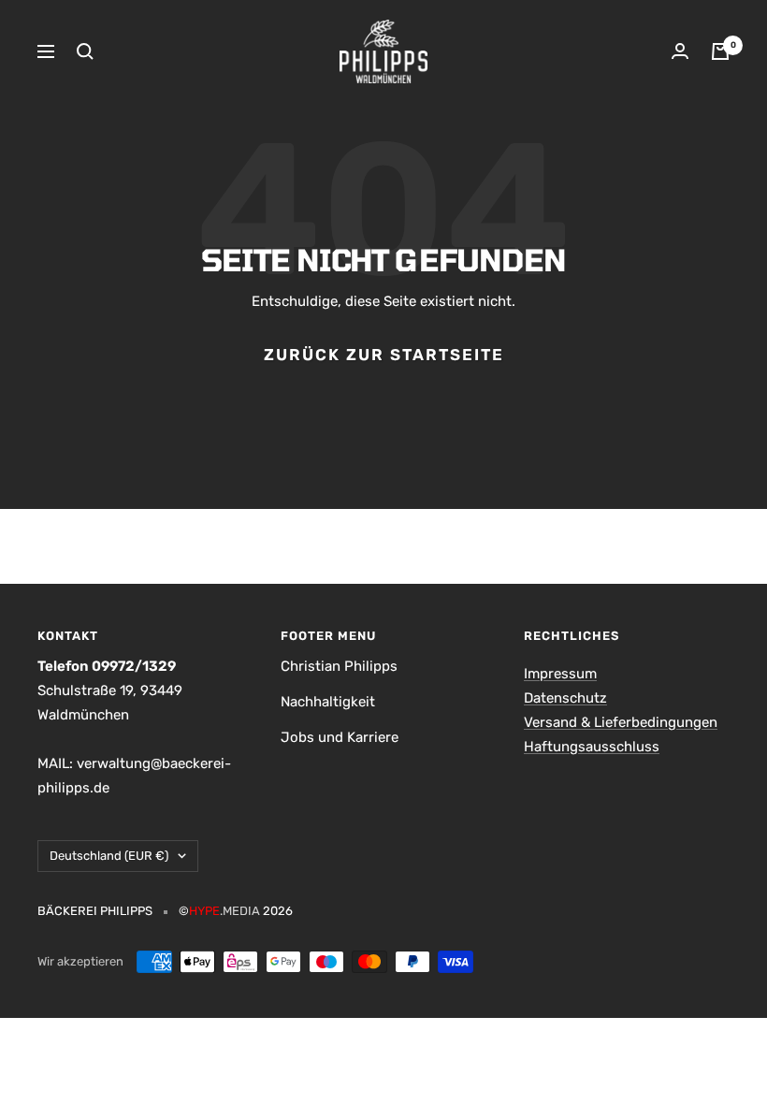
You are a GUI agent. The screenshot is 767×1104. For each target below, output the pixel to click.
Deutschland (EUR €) (109, 856)
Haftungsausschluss (591, 746)
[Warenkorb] (720, 51)
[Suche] (85, 51)
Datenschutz (565, 698)
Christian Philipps (339, 666)
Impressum (560, 673)
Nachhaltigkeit (328, 701)
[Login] (680, 51)
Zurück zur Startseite (384, 354)
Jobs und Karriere (339, 737)
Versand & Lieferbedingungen (620, 722)
